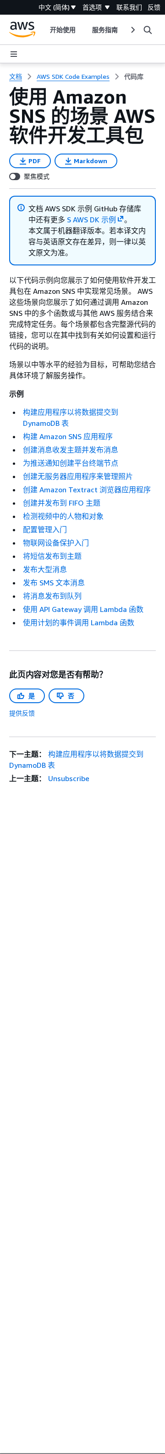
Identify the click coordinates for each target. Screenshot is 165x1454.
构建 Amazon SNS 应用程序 (68, 436)
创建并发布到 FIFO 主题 (61, 502)
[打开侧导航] (13, 54)
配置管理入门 (45, 529)
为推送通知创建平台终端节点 (70, 463)
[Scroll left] (43, 29)
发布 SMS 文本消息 (54, 582)
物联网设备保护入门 (56, 542)
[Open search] (147, 30)
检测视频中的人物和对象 (63, 516)
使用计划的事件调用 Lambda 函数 (78, 622)
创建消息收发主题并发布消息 (70, 449)
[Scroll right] (132, 29)
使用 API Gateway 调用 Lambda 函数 (83, 609)
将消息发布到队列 (52, 595)
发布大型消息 (45, 569)
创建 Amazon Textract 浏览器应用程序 (87, 489)
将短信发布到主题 (52, 556)
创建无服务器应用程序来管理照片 (78, 476)
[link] (133, 76)
